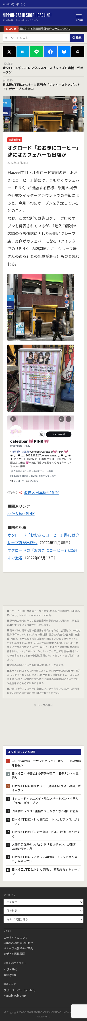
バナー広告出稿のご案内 (18, 948)
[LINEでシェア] (36, 51)
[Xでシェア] (9, 51)
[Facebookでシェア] (50, 51)
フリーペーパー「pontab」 (20, 990)
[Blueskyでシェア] (64, 51)
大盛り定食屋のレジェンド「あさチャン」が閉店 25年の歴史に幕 (45, 846)
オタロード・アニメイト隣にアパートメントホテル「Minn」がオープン (45, 800)
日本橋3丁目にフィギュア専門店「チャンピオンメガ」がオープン (44, 859)
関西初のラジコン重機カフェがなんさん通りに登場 (45, 811)
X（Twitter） (11, 969)
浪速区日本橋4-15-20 (41, 492)
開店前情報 (15, 139)
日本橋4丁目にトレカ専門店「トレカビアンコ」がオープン (46, 821)
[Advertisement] (43, 587)
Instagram (10, 974)
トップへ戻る (45, 705)
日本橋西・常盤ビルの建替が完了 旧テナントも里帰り (45, 775)
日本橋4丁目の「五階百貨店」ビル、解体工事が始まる (46, 834)
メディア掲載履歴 (14, 953)
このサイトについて (16, 937)
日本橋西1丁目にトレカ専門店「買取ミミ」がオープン (46, 871)
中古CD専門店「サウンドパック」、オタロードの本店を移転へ (46, 763)
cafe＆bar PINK (21, 513)
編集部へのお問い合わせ (18, 943)
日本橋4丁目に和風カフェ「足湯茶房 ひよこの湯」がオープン (46, 788)
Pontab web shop (15, 995)
